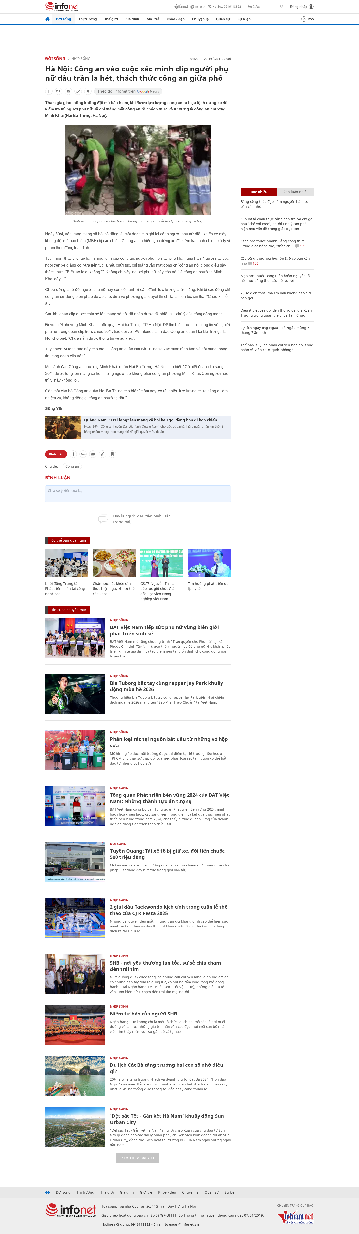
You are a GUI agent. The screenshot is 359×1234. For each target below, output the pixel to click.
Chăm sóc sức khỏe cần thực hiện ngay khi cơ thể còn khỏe (114, 588)
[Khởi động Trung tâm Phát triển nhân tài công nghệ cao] (66, 563)
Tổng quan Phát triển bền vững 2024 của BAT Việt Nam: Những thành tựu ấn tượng (169, 798)
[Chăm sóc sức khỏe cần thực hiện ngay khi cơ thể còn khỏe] (114, 563)
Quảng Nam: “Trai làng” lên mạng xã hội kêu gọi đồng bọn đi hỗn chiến (150, 420)
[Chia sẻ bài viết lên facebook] (49, 91)
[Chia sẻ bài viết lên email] (68, 91)
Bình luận (56, 454)
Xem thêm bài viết (138, 1157)
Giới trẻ (153, 19)
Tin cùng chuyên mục (69, 609)
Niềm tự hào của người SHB (143, 1013)
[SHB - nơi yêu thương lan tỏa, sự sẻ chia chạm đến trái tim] (75, 974)
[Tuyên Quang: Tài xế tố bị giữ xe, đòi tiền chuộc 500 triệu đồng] (75, 862)
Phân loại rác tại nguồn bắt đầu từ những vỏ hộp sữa (169, 742)
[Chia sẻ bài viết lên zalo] (58, 91)
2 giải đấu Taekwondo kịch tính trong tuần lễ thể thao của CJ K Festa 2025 (169, 910)
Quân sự (223, 19)
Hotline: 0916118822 (226, 6)
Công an (72, 466)
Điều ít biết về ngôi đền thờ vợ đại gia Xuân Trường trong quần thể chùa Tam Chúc (276, 313)
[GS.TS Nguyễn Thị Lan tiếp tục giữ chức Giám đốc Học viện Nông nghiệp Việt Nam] (161, 563)
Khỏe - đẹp (176, 19)
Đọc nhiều (259, 191)
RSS (311, 19)
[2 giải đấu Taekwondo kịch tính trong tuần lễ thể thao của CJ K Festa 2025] (75, 918)
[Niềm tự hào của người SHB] (75, 1025)
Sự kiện (244, 19)
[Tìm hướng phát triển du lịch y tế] (209, 563)
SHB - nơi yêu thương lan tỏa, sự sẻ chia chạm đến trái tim (165, 965)
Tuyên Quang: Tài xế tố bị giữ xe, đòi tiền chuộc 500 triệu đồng (167, 853)
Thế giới (111, 19)
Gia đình (132, 19)
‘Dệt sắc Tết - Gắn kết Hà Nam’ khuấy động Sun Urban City (167, 1119)
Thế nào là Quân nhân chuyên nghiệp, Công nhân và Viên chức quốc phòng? (277, 347)
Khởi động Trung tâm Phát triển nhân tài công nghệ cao (65, 588)
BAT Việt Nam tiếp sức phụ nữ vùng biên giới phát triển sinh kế (164, 630)
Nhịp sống (80, 58)
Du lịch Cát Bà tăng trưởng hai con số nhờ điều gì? (166, 1068)
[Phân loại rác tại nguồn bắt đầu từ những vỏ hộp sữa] (75, 750)
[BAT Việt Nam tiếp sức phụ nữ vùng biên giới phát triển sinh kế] (75, 638)
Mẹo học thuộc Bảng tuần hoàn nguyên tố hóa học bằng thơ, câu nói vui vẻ (275, 278)
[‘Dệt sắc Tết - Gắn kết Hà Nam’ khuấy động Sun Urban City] (75, 1127)
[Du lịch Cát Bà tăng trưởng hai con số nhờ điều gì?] (75, 1076)
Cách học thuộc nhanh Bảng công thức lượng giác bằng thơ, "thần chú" (272, 243)
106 (255, 263)
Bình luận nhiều (295, 191)
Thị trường (87, 19)
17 (301, 246)
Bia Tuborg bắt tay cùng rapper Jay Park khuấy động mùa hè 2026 (166, 686)
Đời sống (63, 19)
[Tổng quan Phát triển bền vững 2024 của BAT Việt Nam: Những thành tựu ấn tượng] (75, 806)
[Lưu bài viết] (88, 91)
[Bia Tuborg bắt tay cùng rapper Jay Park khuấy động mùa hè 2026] (75, 694)
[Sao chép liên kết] (78, 91)
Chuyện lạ (200, 19)
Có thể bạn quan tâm (68, 540)
